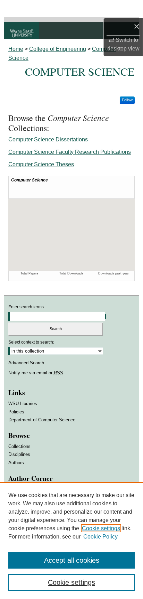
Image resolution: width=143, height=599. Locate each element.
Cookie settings (101, 528)
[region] (71, 540)
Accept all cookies (71, 560)
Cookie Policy (100, 537)
